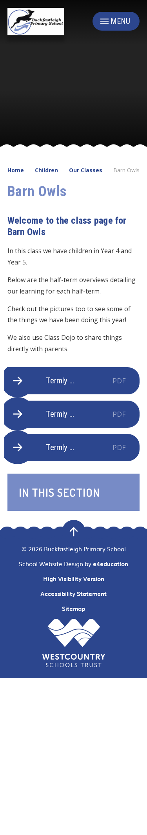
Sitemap (73, 608)
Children (46, 170)
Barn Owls (126, 170)
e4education (110, 564)
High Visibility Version (73, 578)
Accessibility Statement (73, 593)
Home (15, 170)
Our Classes (85, 170)
